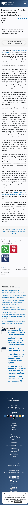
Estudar (14, 423)
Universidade (14, 441)
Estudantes (14, 434)
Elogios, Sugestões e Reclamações (12, 463)
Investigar (14, 426)
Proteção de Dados (14, 470)
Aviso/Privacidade (18, 469)
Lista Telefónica (14, 454)
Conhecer (14, 432)
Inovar (14, 428)
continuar (18, 501)
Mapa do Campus (14, 450)
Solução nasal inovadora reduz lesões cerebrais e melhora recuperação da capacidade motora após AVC (12, 302)
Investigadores (14, 444)
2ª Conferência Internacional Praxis (15, 349)
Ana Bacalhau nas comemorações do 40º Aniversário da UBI (15, 379)
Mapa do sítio (14, 451)
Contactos (14, 405)
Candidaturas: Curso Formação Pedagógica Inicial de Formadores (16, 332)
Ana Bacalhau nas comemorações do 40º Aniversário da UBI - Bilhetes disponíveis (15, 341)
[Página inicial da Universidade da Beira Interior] (8, 3)
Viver (14, 430)
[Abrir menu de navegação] (25, 3)
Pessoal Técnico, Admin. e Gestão (14, 445)
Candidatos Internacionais (14, 438)
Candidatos (14, 436)
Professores (14, 442)
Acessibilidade (8, 469)
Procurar (14, 456)
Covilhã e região (14, 448)
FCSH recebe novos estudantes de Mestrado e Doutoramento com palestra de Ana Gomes (16, 369)
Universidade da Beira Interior (14, 398)
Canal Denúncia (16, 465)
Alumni (14, 439)
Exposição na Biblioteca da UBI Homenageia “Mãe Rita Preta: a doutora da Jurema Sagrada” (16, 358)
